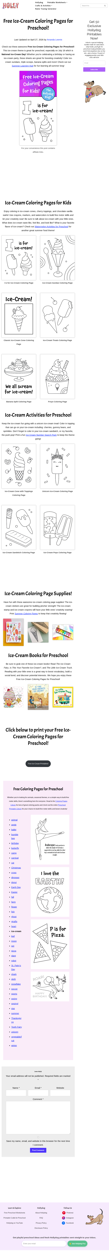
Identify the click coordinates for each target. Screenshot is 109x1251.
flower (14, 907)
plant (13, 956)
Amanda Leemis (54, 39)
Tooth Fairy (16, 1027)
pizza (13, 951)
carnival (15, 858)
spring (14, 999)
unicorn (14, 1032)
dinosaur (15, 877)
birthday (15, 843)
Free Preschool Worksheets (14, 1213)
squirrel (14, 1003)
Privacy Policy (41, 1223)
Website (60, 1088)
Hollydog (39, 2)
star (13, 1008)
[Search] (105, 6)
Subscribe (94, 69)
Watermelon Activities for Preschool (51, 226)
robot (13, 960)
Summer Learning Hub (22, 66)
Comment (38, 1099)
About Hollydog (41, 1213)
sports (14, 994)
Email (38, 1088)
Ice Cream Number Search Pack (41, 435)
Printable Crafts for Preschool (15, 1218)
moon (14, 941)
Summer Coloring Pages (26, 613)
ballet (13, 829)
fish (13, 912)
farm (13, 902)
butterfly (15, 848)
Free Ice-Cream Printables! (38, 764)
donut (14, 882)
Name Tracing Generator (45, 9)
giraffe (14, 921)
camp (13, 853)
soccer (14, 989)
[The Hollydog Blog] (11, 5)
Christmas (16, 868)
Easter (14, 892)
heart (13, 926)
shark (13, 974)
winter (14, 1045)
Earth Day (16, 887)
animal (14, 820)
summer (15, 1013)
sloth (13, 979)
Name (16, 1088)
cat (12, 863)
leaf (13, 936)
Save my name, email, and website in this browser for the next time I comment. (38, 1143)
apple (13, 825)
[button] (66, 2)
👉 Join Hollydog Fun (77, 1244)
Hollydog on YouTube (14, 1223)
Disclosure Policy (41, 1228)
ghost (13, 916)
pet (12, 946)
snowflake (16, 984)
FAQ (41, 1218)
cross (13, 872)
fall (12, 897)
